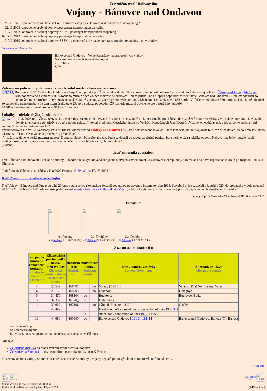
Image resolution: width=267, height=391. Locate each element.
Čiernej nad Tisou (229, 92)
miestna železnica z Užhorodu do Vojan (100, 189)
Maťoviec (250, 92)
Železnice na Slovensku (25, 351)
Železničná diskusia (23, 348)
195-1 (115, 286)
